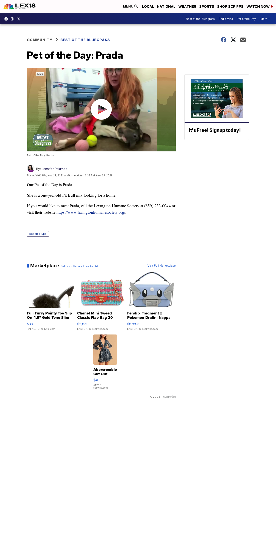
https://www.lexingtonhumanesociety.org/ (90, 212)
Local (148, 6)
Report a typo (38, 233)
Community (39, 40)
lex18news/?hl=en (13, 19)
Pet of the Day (246, 19)
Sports (206, 6)
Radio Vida (226, 19)
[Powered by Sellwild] (169, 396)
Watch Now (258, 6)
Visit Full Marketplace (161, 265)
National (166, 6)
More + (265, 19)
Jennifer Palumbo (54, 169)
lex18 (7, 19)
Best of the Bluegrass (200, 19)
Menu (128, 6)
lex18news (19, 19)
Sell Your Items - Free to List (79, 266)
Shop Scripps (230, 6)
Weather (187, 6)
